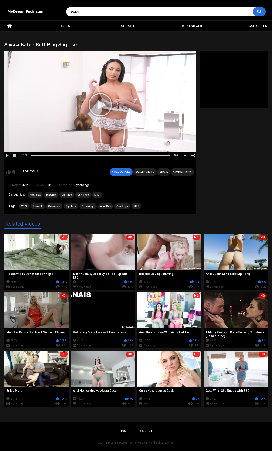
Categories (258, 26)
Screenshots (145, 171)
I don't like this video (14, 172)
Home (9, 26)
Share (164, 171)
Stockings (88, 206)
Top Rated (127, 26)
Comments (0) (182, 171)
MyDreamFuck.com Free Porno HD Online (128, 442)
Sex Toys (83, 194)
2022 (24, 206)
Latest (66, 26)
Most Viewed (192, 26)
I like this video (8, 172)
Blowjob (51, 194)
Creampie (54, 206)
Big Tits (67, 194)
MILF (97, 194)
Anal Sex (35, 194)
